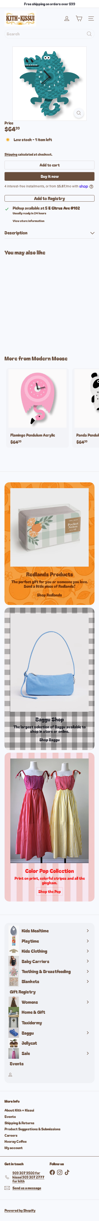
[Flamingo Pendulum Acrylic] (37, 408)
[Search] (89, 34)
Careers (10, 1135)
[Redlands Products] (49, 527)
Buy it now (50, 176)
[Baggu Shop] (49, 662)
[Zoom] (79, 113)
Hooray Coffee (15, 1141)
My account (13, 1147)
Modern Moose (50, 358)
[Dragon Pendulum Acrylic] (37, 302)
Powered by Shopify (19, 1210)
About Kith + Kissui (19, 1110)
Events (10, 1116)
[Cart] (79, 18)
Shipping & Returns (19, 1122)
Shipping (10, 154)
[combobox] (49, 34)
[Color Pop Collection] (49, 810)
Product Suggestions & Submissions (32, 1128)
